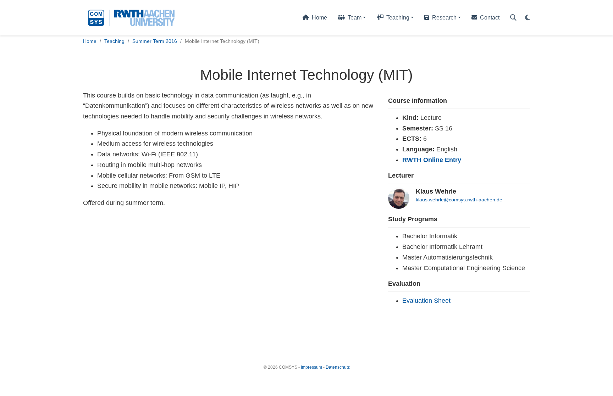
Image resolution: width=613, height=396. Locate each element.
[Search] (513, 18)
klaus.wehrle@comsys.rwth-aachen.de (459, 199)
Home (89, 41)
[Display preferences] (527, 18)
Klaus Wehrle (436, 191)
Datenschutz (338, 367)
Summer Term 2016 (154, 41)
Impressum (311, 367)
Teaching (114, 41)
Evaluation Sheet (426, 300)
